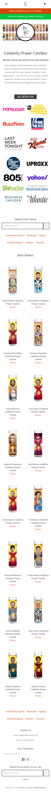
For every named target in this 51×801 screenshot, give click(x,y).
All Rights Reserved (39, 788)
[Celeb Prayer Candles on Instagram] (27, 760)
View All (40, 242)
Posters (30, 242)
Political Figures (15, 242)
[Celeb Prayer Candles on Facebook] (23, 760)
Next (47, 32)
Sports (42, 235)
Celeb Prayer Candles (24, 788)
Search (25, 779)
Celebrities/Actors (15, 235)
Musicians (32, 235)
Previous (3, 32)
